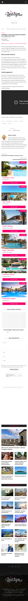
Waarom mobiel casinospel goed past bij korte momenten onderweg (6, 463)
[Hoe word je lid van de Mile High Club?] (7, 548)
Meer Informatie (14, 182)
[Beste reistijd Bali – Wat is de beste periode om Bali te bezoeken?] (21, 533)
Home (2, 28)
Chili (3, 121)
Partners (18, 589)
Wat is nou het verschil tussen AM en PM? (5, 498)
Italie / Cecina (6, 202)
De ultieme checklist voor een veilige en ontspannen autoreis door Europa (21, 463)
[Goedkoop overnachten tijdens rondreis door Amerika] (7, 518)
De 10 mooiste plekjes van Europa (6, 539)
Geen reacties (6, 40)
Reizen (21, 121)
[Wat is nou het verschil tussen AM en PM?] (7, 492)
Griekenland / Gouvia (8, 177)
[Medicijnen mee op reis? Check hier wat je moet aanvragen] (21, 548)
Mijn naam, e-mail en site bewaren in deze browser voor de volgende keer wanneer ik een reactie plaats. (14, 366)
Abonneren (23, 589)
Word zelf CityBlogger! (18, 592)
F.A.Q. (5, 590)
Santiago (4, 123)
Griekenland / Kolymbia (8, 298)
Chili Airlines (9, 121)
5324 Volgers (15, 590)
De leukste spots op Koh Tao (20, 476)
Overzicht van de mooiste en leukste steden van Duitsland (20, 525)
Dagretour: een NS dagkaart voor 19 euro (20, 498)
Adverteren (12, 589)
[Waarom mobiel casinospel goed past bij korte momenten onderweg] (7, 456)
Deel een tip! (21, 590)
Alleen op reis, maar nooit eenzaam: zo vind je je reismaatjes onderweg (13, 448)
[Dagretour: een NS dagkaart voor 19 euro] (21, 492)
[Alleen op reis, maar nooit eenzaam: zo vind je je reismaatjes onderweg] (14, 437)
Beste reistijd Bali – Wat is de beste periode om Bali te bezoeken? (21, 540)
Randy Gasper (4, 39)
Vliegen (9, 123)
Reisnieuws (3, 32)
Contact (9, 590)
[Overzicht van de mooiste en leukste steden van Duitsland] (21, 518)
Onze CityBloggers (9, 592)
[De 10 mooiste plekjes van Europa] (7, 533)
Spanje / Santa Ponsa (8, 250)
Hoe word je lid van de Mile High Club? (6, 554)
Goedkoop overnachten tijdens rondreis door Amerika (5, 526)
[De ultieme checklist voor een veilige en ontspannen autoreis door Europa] (21, 456)
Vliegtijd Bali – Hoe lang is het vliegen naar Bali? (20, 511)
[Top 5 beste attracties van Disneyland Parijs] (7, 505)
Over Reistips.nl (6, 589)
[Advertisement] (14, 407)
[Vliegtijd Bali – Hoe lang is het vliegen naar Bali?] (21, 505)
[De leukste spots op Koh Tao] (21, 470)
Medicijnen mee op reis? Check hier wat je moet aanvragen (19, 555)
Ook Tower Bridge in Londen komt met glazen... (14, 330)
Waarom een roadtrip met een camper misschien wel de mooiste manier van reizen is (7, 478)
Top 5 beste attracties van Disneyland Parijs (6, 511)
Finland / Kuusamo (7, 226)
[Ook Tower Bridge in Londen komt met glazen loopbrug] (14, 320)
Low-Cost (16, 121)
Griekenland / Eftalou (8, 274)
